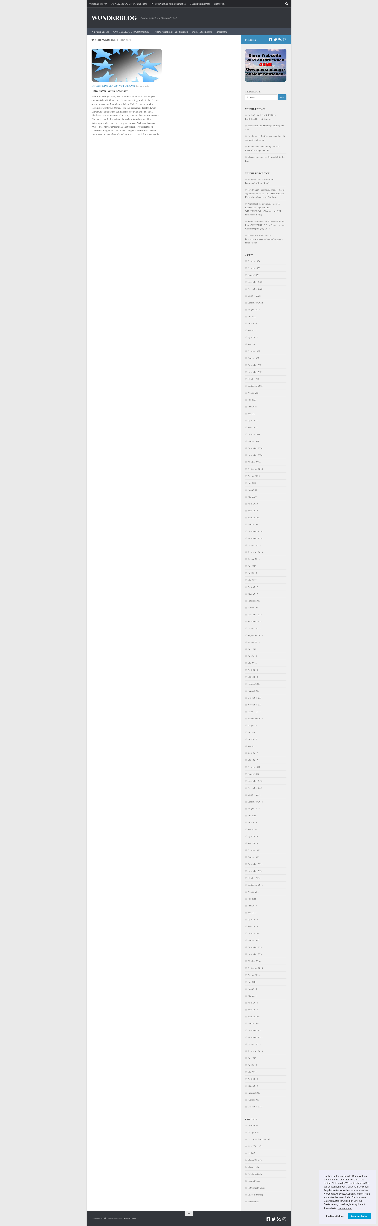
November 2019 (255, 538)
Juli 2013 (252, 1058)
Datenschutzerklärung (200, 3)
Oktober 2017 (254, 711)
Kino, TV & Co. (255, 1146)
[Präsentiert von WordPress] (105, 1218)
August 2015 (254, 891)
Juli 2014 (252, 981)
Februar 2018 (254, 683)
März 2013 (253, 1085)
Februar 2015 (254, 933)
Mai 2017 (252, 746)
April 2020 (253, 503)
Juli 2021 (252, 399)
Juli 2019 (252, 565)
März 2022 (253, 344)
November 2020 (255, 455)
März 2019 (253, 593)
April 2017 (253, 753)
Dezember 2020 (255, 448)
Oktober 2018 (254, 628)
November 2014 (255, 954)
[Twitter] (275, 39)
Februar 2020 (254, 517)
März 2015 (253, 926)
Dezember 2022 (255, 281)
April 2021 (253, 420)
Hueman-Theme (129, 1218)
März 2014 (253, 1009)
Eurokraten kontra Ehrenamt (110, 90)
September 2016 (255, 801)
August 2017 (254, 725)
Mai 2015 (252, 912)
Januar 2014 (253, 1023)
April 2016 (253, 836)
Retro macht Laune (256, 1187)
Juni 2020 (252, 489)
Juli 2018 (252, 649)
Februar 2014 (254, 1016)
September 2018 (255, 635)
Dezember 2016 (255, 780)
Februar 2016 (254, 850)
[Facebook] (270, 39)
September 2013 (255, 1051)
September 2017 (255, 718)
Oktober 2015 (254, 877)
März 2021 (253, 427)
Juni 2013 (252, 1064)
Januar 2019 (253, 607)
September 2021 (255, 385)
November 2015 (255, 870)
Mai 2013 (252, 1071)
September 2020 (255, 468)
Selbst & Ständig (255, 1194)
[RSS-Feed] (280, 39)
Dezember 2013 (255, 1030)
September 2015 (255, 884)
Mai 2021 (252, 413)
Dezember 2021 (255, 364)
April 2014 (253, 1002)
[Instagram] (284, 39)
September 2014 (255, 967)
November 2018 (255, 621)
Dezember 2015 (255, 864)
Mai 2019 (252, 579)
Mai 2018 (252, 663)
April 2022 (253, 337)
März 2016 (253, 843)
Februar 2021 (254, 434)
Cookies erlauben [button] (359, 1216)
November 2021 (255, 371)
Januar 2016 (253, 857)
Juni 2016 (252, 822)
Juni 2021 (252, 406)
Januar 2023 (253, 274)
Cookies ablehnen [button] (335, 1216)
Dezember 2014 (255, 947)
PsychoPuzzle (254, 1180)
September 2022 (255, 302)
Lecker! (251, 1153)
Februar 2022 (254, 351)
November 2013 (255, 1037)
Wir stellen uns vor (98, 3)
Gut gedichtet (254, 1132)
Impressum (219, 3)
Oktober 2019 (254, 545)
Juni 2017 (252, 739)
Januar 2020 (253, 524)
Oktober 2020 (254, 462)
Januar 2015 (253, 940)
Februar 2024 (254, 261)
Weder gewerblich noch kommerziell (168, 3)
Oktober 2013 (254, 1044)
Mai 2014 (252, 995)
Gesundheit (253, 1125)
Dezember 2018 (255, 614)
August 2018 (254, 642)
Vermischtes (253, 1201)
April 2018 (253, 669)
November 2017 (255, 704)
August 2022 (254, 309)
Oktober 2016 (254, 794)
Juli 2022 (252, 316)
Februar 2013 (254, 1092)
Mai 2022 (252, 330)
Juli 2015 (252, 898)
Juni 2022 (252, 323)
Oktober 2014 (254, 961)
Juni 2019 (252, 572)
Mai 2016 (252, 829)
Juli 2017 (252, 732)
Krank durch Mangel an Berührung (261, 197)
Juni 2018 (252, 656)
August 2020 (254, 475)
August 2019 (254, 559)
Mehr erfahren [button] (345, 1208)
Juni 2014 (252, 988)
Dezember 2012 (255, 1106)
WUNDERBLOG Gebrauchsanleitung (129, 3)
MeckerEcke (128, 85)
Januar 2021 (253, 441)
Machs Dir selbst (255, 1159)
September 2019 (255, 552)
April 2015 (253, 919)
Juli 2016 (252, 815)
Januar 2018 (253, 690)
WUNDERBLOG (114, 17)
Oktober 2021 (254, 378)
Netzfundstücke (255, 1173)
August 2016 (254, 808)
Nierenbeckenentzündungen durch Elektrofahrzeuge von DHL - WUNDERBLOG (262, 207)
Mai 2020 (252, 496)
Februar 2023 (254, 267)
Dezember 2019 (255, 531)
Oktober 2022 (254, 295)
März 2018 (253, 676)
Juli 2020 (252, 482)
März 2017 (253, 760)
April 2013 (253, 1078)
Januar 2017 (253, 773)
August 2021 (254, 392)
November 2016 (255, 787)
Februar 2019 (254, 600)
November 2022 (255, 288)
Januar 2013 (253, 1099)
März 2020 (253, 510)
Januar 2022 (253, 358)
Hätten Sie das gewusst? (106, 85)
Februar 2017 (254, 766)
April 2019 (253, 586)
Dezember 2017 (255, 697)
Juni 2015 (252, 905)
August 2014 (254, 974)
